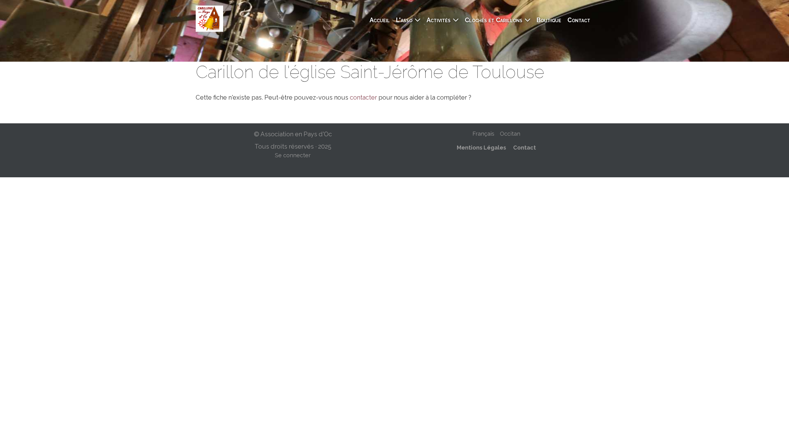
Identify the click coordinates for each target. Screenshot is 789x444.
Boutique (549, 20)
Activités (439, 20)
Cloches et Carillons (493, 20)
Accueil (380, 20)
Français (483, 133)
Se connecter (293, 155)
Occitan (510, 133)
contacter (363, 97)
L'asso (404, 20)
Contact (578, 20)
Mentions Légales (481, 147)
